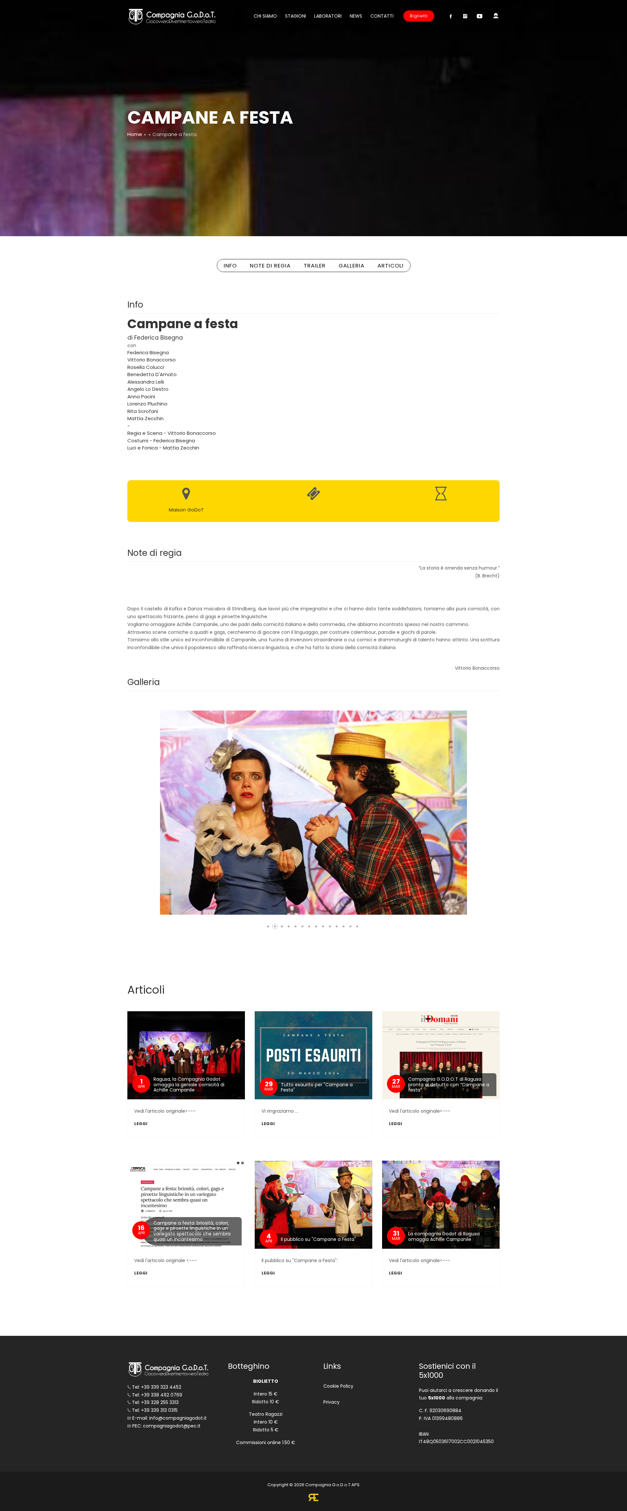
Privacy (331, 1402)
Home (134, 134)
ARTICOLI (391, 265)
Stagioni (295, 16)
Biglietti (419, 16)
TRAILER (315, 265)
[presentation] (160, 812)
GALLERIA (351, 265)
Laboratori (328, 16)
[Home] (171, 16)
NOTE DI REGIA (270, 265)
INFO (230, 265)
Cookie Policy (338, 1386)
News (356, 16)
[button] (268, 926)
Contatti (382, 16)
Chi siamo (265, 16)
